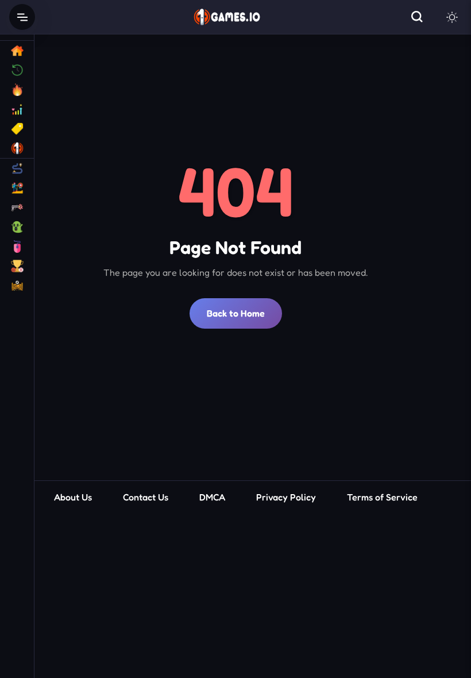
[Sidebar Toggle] (22, 17)
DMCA (212, 497)
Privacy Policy (286, 497)
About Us (73, 497)
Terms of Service (382, 497)
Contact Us (145, 497)
